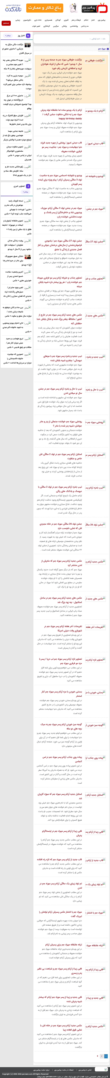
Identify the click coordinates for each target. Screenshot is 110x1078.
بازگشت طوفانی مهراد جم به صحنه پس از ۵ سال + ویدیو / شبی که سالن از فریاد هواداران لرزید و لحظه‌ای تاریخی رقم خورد (61, 64)
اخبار (93, 20)
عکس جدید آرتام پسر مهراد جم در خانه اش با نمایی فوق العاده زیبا (61, 1028)
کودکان (58, 20)
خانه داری (37, 20)
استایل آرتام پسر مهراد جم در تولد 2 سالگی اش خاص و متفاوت (60, 456)
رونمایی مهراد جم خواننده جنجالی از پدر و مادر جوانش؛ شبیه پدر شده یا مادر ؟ (61, 424)
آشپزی (66, 20)
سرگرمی (56, 26)
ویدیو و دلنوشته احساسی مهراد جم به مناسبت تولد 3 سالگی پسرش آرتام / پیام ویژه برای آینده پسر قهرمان (60, 180)
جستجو (6, 23)
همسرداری (48, 20)
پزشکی (64, 26)
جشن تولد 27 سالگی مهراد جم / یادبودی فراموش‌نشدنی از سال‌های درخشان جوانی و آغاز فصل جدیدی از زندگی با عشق (60, 245)
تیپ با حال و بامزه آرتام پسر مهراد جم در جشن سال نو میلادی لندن (60, 391)
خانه (103, 39)
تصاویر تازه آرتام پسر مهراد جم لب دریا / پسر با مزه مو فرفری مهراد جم (60, 661)
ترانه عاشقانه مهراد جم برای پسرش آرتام (63, 945)
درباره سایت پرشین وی (41, 1070)
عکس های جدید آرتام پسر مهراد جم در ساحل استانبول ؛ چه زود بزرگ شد (61, 600)
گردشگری (46, 26)
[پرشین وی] (94, 8)
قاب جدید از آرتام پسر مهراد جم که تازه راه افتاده (59, 859)
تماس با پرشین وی (84, 1070)
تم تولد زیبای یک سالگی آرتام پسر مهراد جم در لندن (61, 886)
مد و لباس (85, 26)
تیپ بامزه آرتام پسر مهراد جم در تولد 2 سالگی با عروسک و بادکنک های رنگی (60, 489)
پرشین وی (101, 20)
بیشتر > (8, 35)
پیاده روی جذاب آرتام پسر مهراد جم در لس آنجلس (62, 759)
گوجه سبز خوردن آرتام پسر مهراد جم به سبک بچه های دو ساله (61, 727)
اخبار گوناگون (95, 39)
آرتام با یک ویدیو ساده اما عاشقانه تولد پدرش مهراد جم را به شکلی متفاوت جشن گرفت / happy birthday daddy (61, 114)
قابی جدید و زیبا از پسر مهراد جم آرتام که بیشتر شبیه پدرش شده (60, 999)
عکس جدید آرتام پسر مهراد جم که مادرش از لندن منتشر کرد (61, 563)
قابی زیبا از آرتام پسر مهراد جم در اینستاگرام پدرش (62, 833)
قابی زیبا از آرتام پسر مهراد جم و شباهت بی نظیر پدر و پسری (59, 971)
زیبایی (17, 20)
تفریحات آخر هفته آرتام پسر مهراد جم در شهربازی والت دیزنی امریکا (63, 629)
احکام (86, 20)
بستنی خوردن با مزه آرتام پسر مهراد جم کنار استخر (62, 694)
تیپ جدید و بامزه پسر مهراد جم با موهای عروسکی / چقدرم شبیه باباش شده (62, 358)
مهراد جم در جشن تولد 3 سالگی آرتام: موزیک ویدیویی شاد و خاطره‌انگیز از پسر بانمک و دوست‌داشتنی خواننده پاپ (61, 212)
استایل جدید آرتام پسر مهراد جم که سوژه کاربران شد (60, 796)
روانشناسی (74, 26)
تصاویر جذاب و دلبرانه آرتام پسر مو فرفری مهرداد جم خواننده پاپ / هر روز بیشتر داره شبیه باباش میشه (59, 282)
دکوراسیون (27, 20)
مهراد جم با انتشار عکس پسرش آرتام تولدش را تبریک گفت (60, 914)
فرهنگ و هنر (76, 20)
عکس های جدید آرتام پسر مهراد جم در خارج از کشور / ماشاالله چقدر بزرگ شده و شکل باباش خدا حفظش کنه (59, 319)
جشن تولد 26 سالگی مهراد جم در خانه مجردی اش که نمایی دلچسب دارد (61, 526)
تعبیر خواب (36, 26)
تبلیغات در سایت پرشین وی (64, 1070)
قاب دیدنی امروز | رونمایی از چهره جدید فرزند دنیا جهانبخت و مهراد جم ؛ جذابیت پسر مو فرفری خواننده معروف (61, 147)
